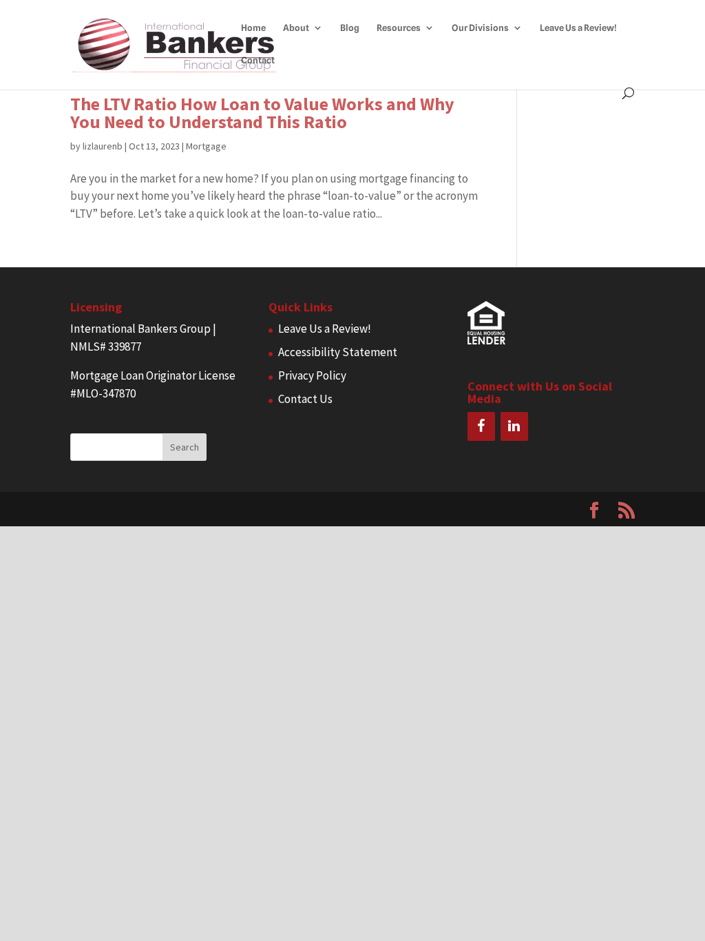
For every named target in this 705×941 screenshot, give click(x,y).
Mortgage (206, 146)
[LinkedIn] (514, 426)
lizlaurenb (103, 146)
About (296, 28)
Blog (349, 28)
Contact (258, 60)
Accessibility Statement (337, 352)
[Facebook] (481, 426)
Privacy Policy (312, 375)
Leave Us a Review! (578, 28)
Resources (399, 28)
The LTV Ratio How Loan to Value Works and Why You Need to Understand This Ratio (262, 112)
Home (253, 28)
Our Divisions (480, 28)
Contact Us (305, 398)
